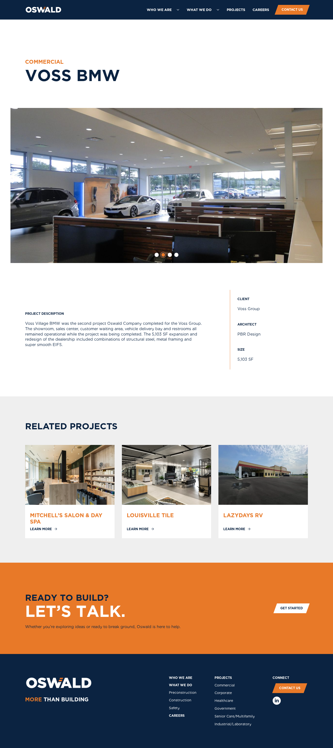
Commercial (225, 685)
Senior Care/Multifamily (235, 716)
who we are (180, 678)
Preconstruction (182, 693)
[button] (163, 9)
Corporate (223, 693)
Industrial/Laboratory (233, 724)
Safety (174, 708)
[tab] (157, 255)
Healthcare (224, 701)
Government (225, 708)
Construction (180, 700)
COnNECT (281, 678)
